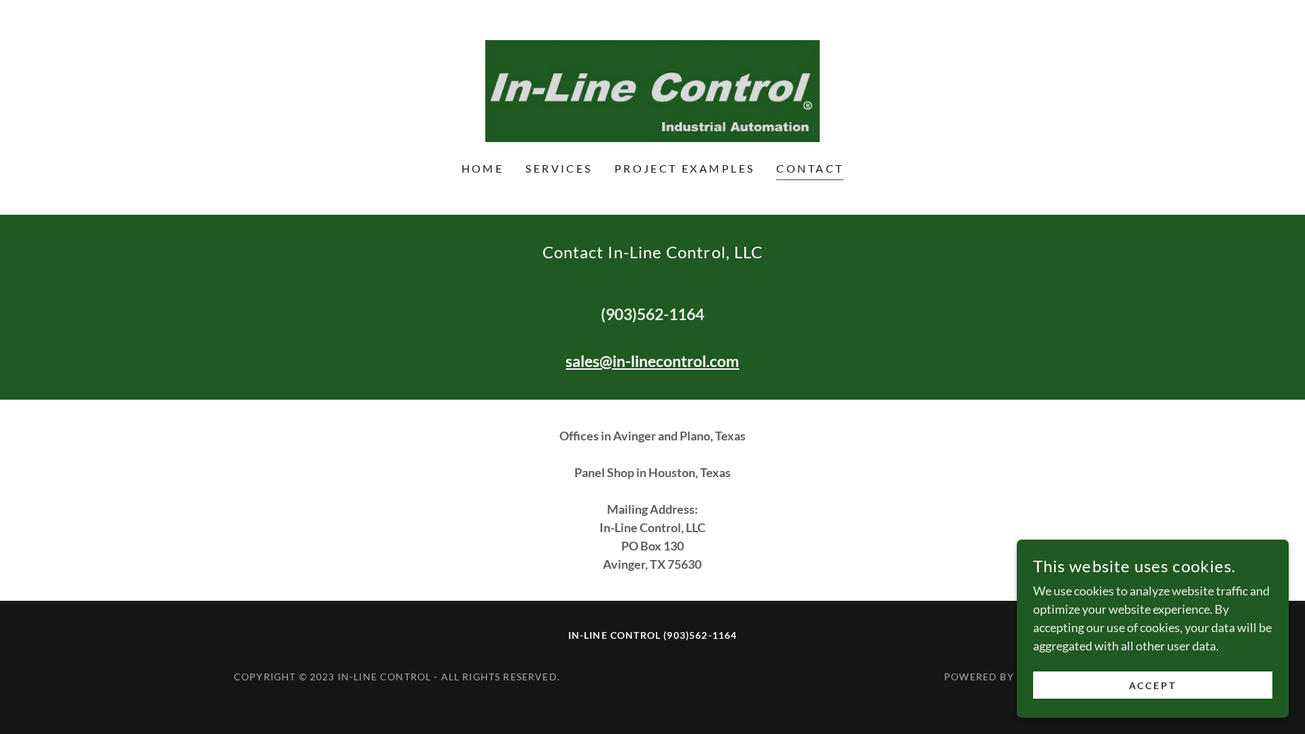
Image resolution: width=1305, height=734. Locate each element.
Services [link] (558, 168)
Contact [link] (809, 168)
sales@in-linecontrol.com (652, 360)
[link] (652, 89)
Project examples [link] (684, 168)
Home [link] (483, 168)
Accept (1153, 685)
